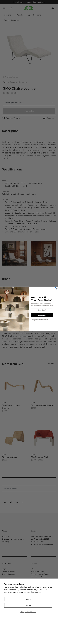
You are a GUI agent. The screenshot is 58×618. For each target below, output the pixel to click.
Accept (28, 599)
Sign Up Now (42, 315)
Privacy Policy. (35, 592)
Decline (28, 605)
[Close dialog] (56, 288)
